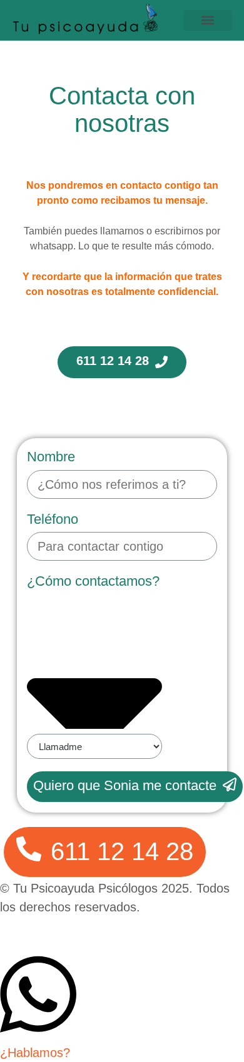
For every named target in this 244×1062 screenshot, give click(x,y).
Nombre (51, 456)
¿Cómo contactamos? (93, 581)
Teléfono (52, 519)
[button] (207, 20)
